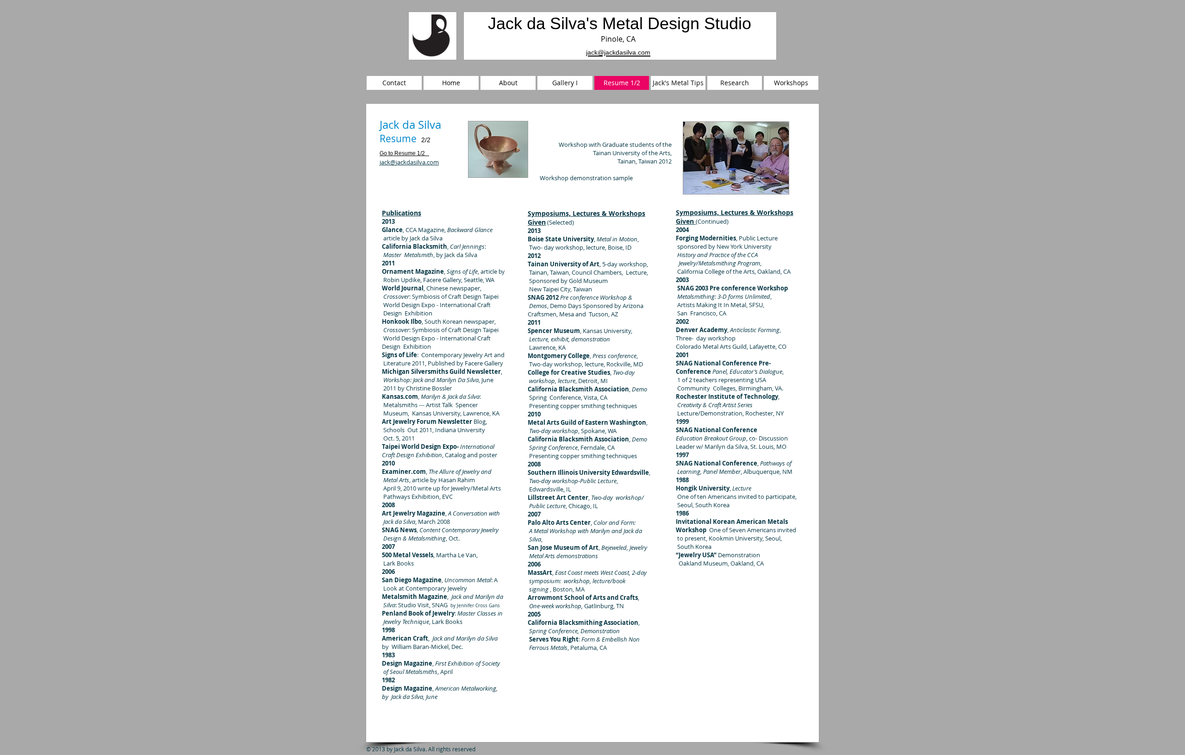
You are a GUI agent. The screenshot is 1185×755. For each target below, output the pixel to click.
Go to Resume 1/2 (402, 153)
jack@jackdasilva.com (409, 162)
